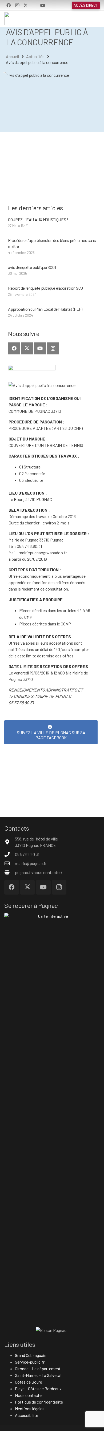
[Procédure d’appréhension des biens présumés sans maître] (53, 246)
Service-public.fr (30, 1361)
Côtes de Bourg (28, 1381)
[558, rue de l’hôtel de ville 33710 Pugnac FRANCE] (9, 841)
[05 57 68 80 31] (9, 854)
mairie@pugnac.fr (31, 863)
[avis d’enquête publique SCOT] (53, 270)
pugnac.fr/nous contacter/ (38, 872)
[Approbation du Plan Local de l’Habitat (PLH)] (53, 312)
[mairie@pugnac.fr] (9, 863)
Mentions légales (30, 1408)
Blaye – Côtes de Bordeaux (38, 1388)
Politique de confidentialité (39, 1401)
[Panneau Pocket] (34, 5)
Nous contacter (29, 1395)
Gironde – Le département (38, 1368)
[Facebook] (8, 5)
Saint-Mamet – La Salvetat (38, 1375)
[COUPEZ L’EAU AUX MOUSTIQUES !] (53, 223)
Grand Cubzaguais (30, 1355)
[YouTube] (42, 5)
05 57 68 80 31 (27, 854)
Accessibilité (26, 1415)
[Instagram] (17, 5)
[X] (25, 5)
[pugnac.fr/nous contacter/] (9, 872)
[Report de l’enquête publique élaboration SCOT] (53, 291)
